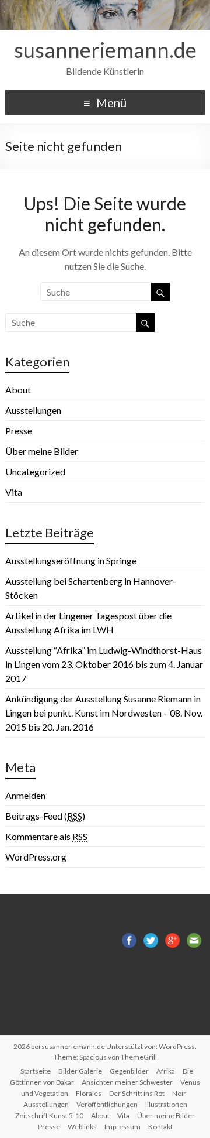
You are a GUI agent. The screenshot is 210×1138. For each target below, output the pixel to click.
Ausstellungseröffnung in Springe (70, 560)
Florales (89, 1093)
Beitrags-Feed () (45, 815)
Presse (18, 430)
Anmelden (25, 795)
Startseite (35, 1071)
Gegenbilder (129, 1071)
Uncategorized (35, 471)
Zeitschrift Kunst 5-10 (49, 1115)
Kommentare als (46, 836)
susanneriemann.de (105, 50)
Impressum (122, 1126)
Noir (179, 1093)
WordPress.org (35, 856)
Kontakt (160, 1126)
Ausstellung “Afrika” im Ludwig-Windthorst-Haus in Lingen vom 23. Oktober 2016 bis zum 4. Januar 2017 (104, 664)
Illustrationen (166, 1104)
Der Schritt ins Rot (136, 1093)
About (18, 389)
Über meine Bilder (41, 451)
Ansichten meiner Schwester (127, 1082)
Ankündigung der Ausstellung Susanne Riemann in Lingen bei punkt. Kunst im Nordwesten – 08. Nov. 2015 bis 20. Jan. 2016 (103, 712)
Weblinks (82, 1126)
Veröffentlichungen (107, 1104)
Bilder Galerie (80, 1071)
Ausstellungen (33, 410)
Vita (13, 492)
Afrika (165, 1071)
